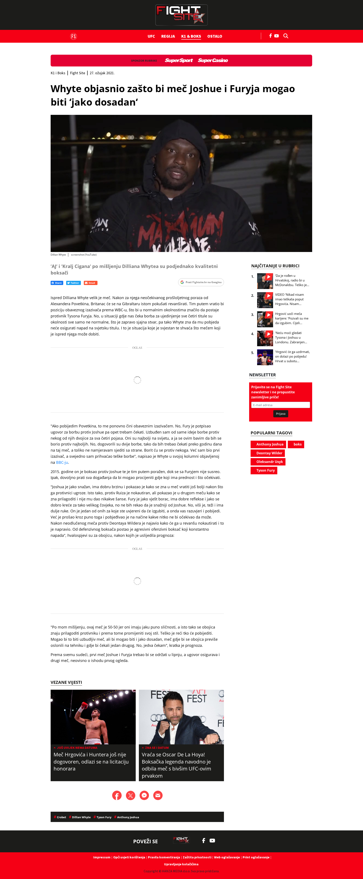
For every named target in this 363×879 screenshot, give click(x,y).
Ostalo (214, 36)
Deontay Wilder (269, 453)
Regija (168, 36)
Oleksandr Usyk (269, 461)
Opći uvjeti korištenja (129, 857)
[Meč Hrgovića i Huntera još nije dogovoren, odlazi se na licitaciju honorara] (93, 717)
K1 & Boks (191, 36)
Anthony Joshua (270, 444)
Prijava (280, 414)
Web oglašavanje (227, 857)
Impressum (101, 857)
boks (297, 444)
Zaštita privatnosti (197, 857)
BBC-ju (62, 462)
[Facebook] (270, 35)
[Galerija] (181, 183)
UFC (151, 36)
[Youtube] (277, 35)
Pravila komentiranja (164, 857)
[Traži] (284, 35)
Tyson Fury (265, 470)
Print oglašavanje (256, 857)
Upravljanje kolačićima (181, 864)
